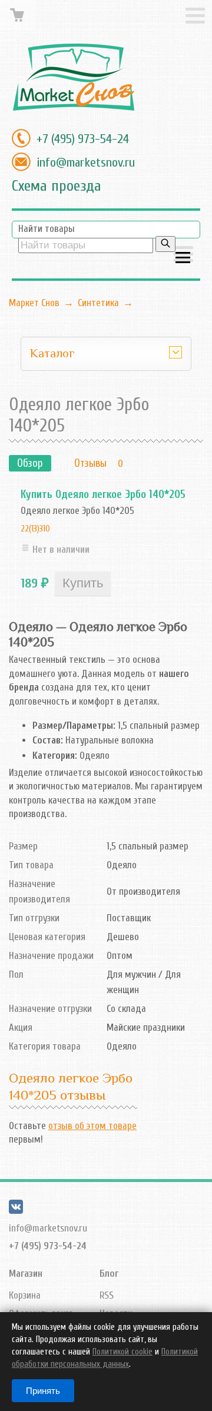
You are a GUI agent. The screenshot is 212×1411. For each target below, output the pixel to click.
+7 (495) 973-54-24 (83, 139)
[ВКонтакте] (16, 1210)
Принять (43, 1391)
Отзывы (90, 463)
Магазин (25, 1273)
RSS (107, 1295)
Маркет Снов (34, 302)
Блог (109, 1273)
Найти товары (46, 228)
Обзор (30, 463)
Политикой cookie (122, 1352)
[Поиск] (165, 244)
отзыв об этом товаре (92, 1125)
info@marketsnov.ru (86, 162)
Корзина (25, 1295)
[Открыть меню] (183, 255)
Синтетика (98, 302)
